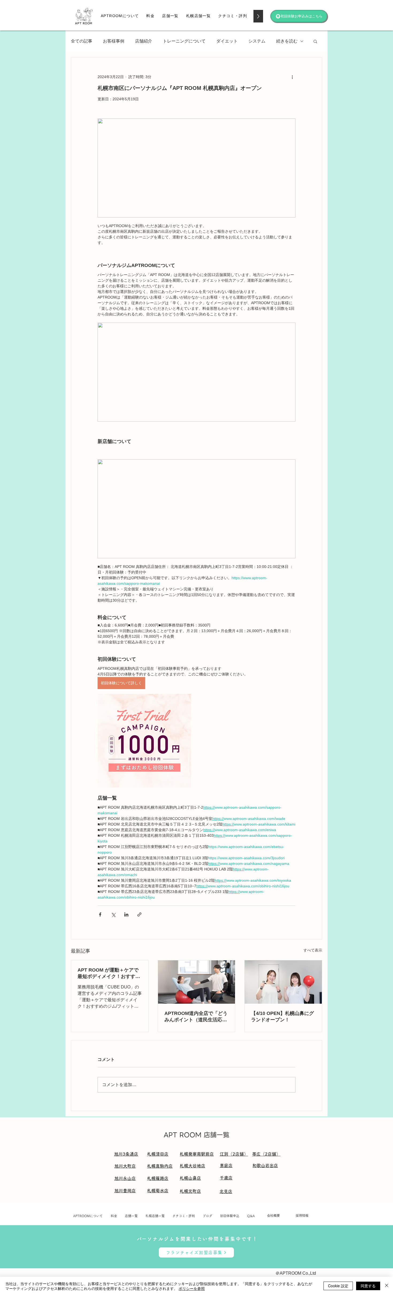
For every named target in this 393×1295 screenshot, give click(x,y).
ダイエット (227, 41)
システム (256, 41)
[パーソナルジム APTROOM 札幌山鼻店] (283, 982)
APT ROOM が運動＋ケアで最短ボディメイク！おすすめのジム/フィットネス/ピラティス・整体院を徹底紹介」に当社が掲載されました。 (109, 973)
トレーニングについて (184, 41)
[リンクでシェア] (139, 914)
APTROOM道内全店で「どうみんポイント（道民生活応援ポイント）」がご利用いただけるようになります (196, 1017)
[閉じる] (386, 1286)
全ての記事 (81, 41)
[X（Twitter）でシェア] (113, 914)
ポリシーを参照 (192, 1288)
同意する (368, 1285)
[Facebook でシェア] (100, 914)
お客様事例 (113, 41)
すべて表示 (312, 950)
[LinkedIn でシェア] (126, 914)
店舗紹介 (143, 41)
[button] (150, 16)
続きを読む (287, 41)
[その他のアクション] (292, 77)
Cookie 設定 (338, 1285)
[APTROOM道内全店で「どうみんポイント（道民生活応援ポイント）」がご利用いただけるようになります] (196, 982)
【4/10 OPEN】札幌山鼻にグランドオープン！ (282, 1016)
